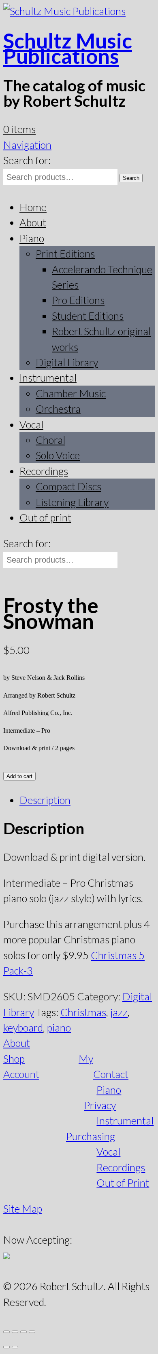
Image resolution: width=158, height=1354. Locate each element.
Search (131, 178)
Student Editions (88, 316)
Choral (50, 440)
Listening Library (72, 502)
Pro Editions (78, 300)
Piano (31, 238)
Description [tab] (44, 800)
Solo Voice (58, 455)
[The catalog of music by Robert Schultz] (64, 11)
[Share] (23, 1332)
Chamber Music (71, 393)
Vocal (31, 424)
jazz (119, 1012)
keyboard (23, 1027)
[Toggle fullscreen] (15, 1332)
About (32, 222)
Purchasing (90, 1136)
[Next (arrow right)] (15, 1347)
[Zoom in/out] (6, 1332)
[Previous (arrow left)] (6, 1347)
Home (33, 207)
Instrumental (48, 377)
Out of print (45, 517)
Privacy (100, 1105)
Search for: (27, 160)
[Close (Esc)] (32, 1332)
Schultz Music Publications (67, 48)
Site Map (22, 1208)
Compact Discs (68, 486)
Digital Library (67, 362)
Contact (110, 1074)
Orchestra (58, 409)
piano (59, 1027)
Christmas (83, 1012)
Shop (14, 1058)
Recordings (43, 471)
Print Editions (65, 253)
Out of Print (122, 1183)
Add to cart (19, 776)
